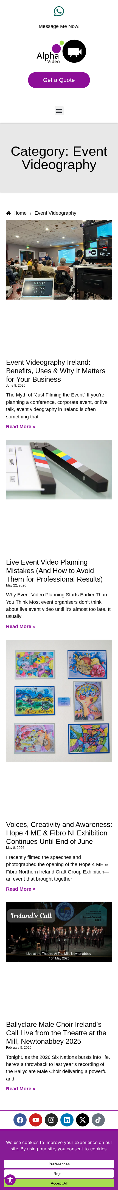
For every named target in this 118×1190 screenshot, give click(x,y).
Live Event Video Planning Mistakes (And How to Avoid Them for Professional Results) (54, 570)
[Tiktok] (98, 1119)
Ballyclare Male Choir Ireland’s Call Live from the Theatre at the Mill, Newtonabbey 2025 (56, 1033)
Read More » (20, 426)
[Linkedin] (67, 1119)
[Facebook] (20, 1119)
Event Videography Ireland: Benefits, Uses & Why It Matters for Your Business (55, 370)
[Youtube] (35, 1119)
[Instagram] (51, 1119)
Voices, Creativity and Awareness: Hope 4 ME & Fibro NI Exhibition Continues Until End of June (59, 833)
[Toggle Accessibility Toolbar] (10, 1180)
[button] (59, 110)
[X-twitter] (82, 1119)
